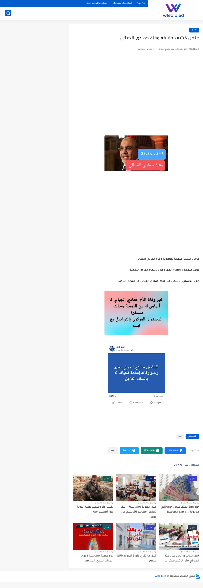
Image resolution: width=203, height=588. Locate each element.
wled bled (160, 576)
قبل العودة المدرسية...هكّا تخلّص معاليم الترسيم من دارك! (138, 512)
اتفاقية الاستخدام (122, 3)
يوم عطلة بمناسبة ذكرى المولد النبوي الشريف (97, 559)
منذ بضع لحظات (188, 502)
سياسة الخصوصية (96, 3)
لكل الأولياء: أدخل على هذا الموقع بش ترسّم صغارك (182, 559)
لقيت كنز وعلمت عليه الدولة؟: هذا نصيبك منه (94, 510)
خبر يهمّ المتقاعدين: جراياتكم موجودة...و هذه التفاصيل (180, 510)
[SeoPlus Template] (197, 576)
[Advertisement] (136, 92)
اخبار (194, 30)
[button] (175, 450)
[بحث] (8, 13)
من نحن (141, 3)
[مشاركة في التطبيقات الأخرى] (113, 450)
